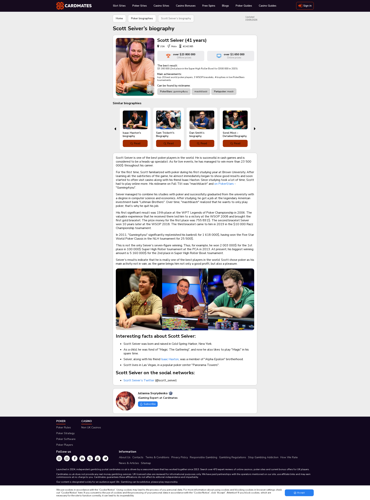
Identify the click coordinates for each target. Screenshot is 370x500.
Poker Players (64, 445)
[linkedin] (82, 458)
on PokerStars (224, 184)
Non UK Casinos (91, 427)
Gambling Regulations (232, 457)
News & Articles (129, 463)
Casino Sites (161, 6)
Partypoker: (220, 91)
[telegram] (105, 458)
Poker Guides (244, 6)
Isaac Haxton (170, 359)
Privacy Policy (179, 457)
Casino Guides (267, 6)
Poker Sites (139, 6)
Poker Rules (63, 427)
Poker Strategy (65, 433)
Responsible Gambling (203, 457)
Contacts (137, 457)
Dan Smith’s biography (196, 134)
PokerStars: (166, 91)
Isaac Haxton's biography (132, 134)
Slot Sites (119, 6)
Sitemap (146, 463)
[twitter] (90, 458)
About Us (124, 457)
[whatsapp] (67, 458)
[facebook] (74, 458)
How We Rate (289, 457)
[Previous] (115, 129)
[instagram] (59, 458)
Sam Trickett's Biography (165, 134)
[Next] (254, 129)
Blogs (225, 6)
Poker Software (66, 439)
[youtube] (98, 458)
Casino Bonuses (186, 6)
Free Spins (208, 6)
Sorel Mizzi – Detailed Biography (235, 134)
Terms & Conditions (157, 457)
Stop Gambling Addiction (263, 457)
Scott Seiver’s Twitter (139, 380)
